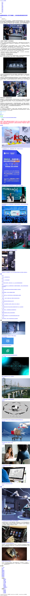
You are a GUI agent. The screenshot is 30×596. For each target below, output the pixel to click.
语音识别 (3, 573)
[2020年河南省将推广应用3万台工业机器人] (14, 560)
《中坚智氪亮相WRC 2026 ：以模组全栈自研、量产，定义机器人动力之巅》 (12, 148)
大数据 (4, 580)
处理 (2, 10)
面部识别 (3, 571)
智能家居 (3, 576)
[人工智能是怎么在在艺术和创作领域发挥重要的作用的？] (8, 353)
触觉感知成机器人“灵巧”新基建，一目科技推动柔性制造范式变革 (14, 15)
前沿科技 (4, 584)
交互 (2, 8)
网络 (2, 9)
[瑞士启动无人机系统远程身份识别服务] (14, 482)
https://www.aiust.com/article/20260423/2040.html (9, 117)
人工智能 (3, 567)
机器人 (3, 568)
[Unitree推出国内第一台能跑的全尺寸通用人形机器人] (13, 334)
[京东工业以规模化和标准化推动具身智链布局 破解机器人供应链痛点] (14, 222)
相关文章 (1, 125)
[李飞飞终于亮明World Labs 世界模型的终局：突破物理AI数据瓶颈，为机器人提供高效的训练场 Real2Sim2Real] (14, 202)
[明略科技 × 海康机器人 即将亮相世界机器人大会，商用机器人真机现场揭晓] (11, 184)
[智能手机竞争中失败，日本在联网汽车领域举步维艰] (14, 542)
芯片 (2, 11)
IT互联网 (4, 586)
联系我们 (4, 591)
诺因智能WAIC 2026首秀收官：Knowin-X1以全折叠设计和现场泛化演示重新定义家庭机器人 (14, 272)
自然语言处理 (5, 587)
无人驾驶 (4, 581)
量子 (2, 5)
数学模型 (3, 575)
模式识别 (4, 579)
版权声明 (4, 590)
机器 (1, 17)
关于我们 (4, 589)
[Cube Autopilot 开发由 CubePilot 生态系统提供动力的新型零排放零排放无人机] (16, 418)
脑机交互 (4, 585)
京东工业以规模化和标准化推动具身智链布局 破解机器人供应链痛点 (11, 224)
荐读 (1, 486)
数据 (2, 3)
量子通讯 (4, 582)
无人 (2, 4)
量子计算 (3, 572)
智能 (2, 6)
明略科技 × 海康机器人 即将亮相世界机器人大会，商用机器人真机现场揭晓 (12, 185)
